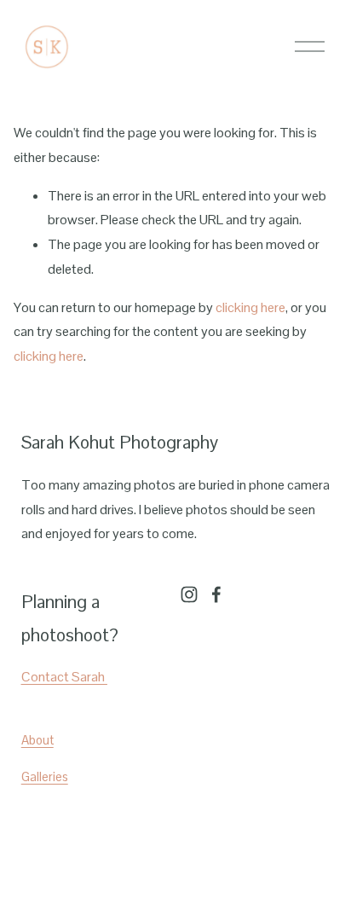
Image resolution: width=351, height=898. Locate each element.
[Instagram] (189, 594)
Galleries (44, 776)
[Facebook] (216, 594)
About (37, 740)
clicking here (250, 307)
